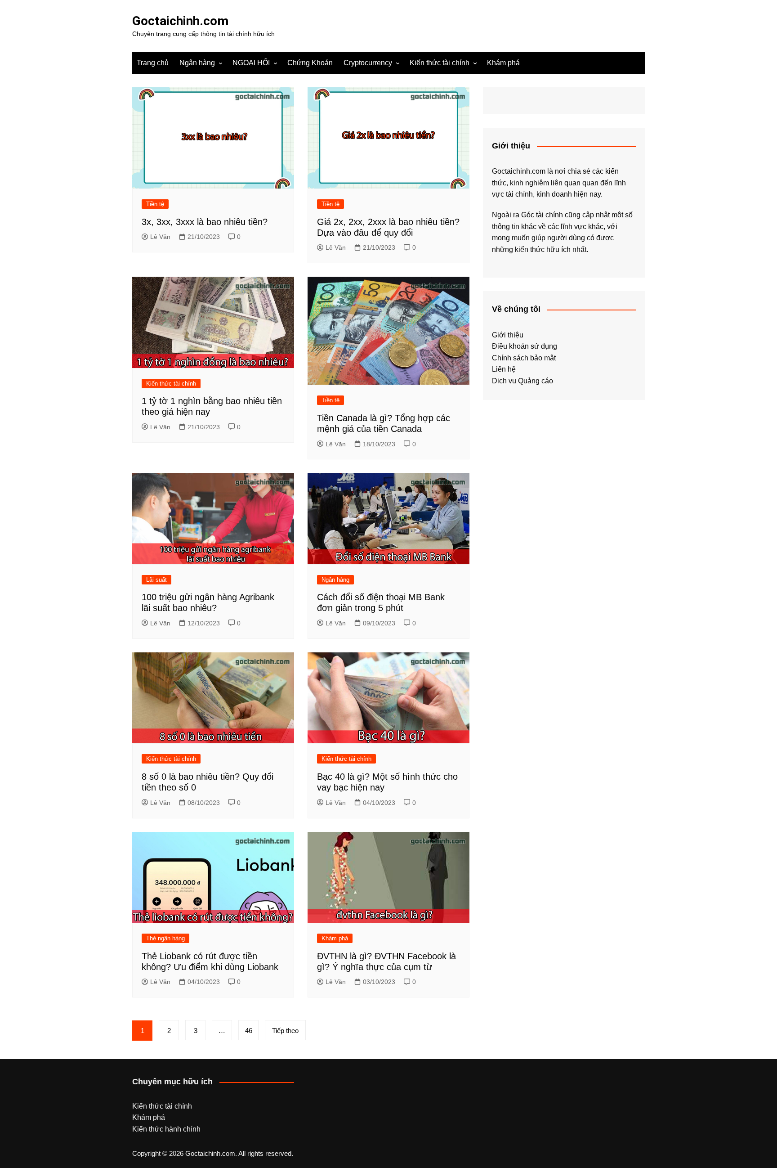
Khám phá (503, 63)
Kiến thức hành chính (166, 1129)
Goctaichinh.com (180, 20)
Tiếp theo (285, 1030)
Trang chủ (153, 63)
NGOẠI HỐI (251, 63)
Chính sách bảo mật (524, 358)
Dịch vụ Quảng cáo (522, 381)
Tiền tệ (155, 204)
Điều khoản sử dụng (524, 346)
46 (248, 1030)
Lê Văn (160, 236)
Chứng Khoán (310, 63)
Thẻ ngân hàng (165, 938)
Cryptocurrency (368, 63)
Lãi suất (156, 579)
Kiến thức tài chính (439, 63)
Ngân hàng (197, 63)
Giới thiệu (507, 335)
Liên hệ (504, 369)
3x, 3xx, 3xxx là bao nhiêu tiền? (205, 222)
